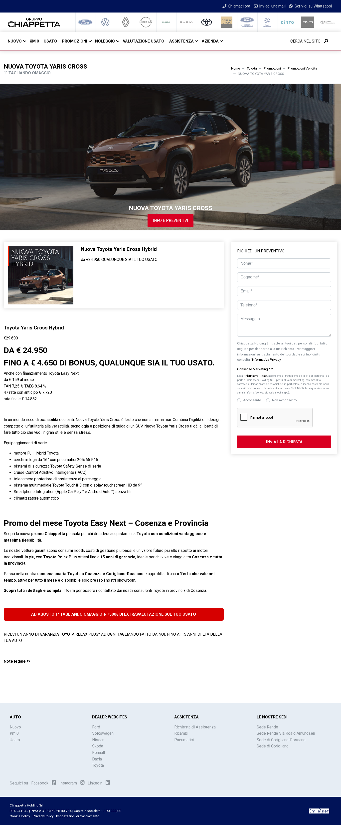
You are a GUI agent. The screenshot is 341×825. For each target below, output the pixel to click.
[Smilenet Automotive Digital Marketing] (319, 811)
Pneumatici (184, 739)
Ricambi (181, 733)
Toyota (252, 68)
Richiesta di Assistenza (195, 727)
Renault (98, 752)
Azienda (210, 41)
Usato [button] (50, 41)
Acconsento (252, 400)
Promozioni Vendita (302, 68)
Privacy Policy (43, 816)
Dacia (97, 759)
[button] (114, 661)
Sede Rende (267, 727)
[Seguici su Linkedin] (108, 783)
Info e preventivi (170, 220)
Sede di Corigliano (273, 746)
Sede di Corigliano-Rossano (281, 739)
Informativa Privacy (266, 359)
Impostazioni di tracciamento (77, 816)
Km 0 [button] (34, 41)
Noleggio (105, 41)
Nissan (98, 739)
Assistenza (181, 41)
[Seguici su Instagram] (82, 783)
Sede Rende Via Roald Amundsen (286, 733)
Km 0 (14, 733)
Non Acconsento (284, 400)
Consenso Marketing (253, 369)
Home (235, 68)
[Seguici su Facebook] (54, 783)
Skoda (97, 746)
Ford (96, 727)
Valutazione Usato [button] (143, 41)
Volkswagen (103, 733)
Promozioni (74, 41)
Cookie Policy (20, 816)
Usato (15, 739)
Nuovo (15, 41)
